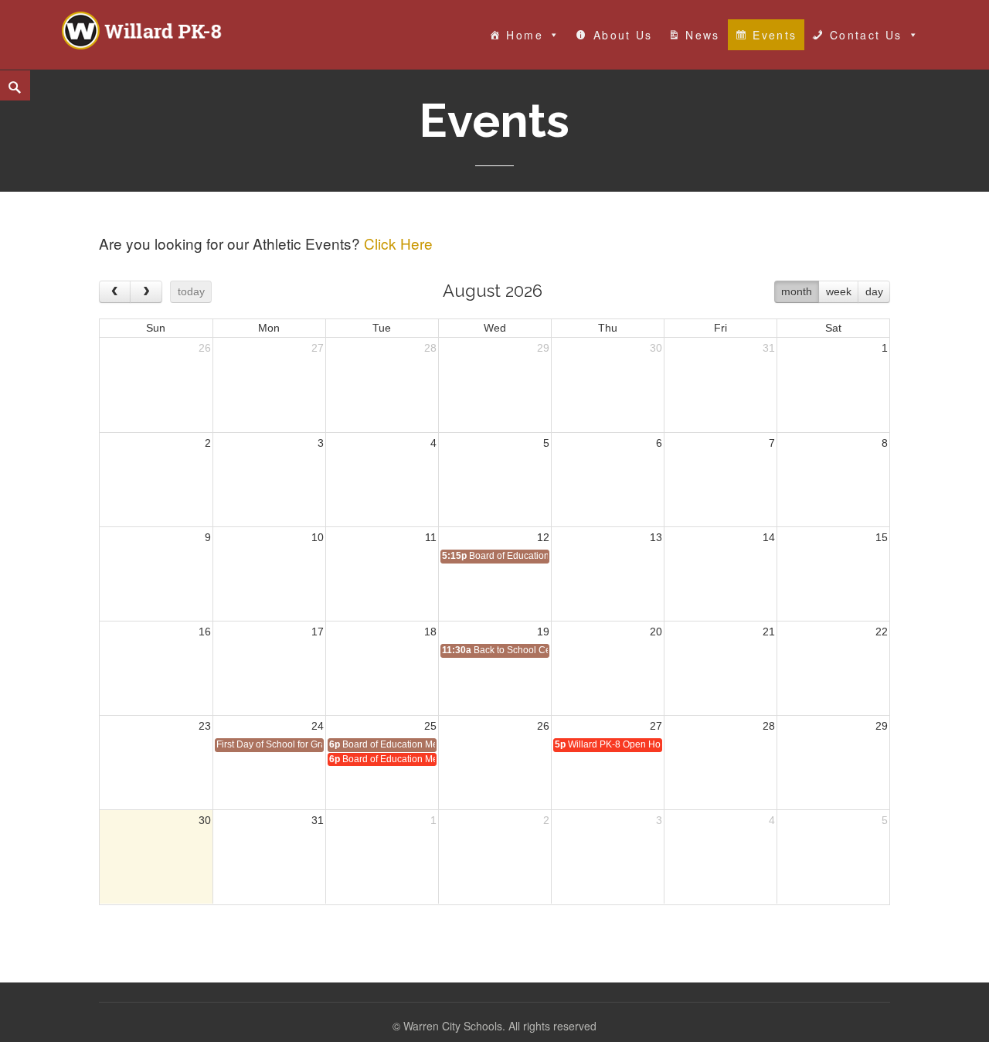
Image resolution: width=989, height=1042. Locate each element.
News (702, 35)
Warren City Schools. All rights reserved (499, 1025)
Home (524, 35)
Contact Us (866, 35)
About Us (623, 35)
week (838, 291)
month (796, 291)
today (191, 291)
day (874, 291)
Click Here (398, 243)
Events (775, 35)
